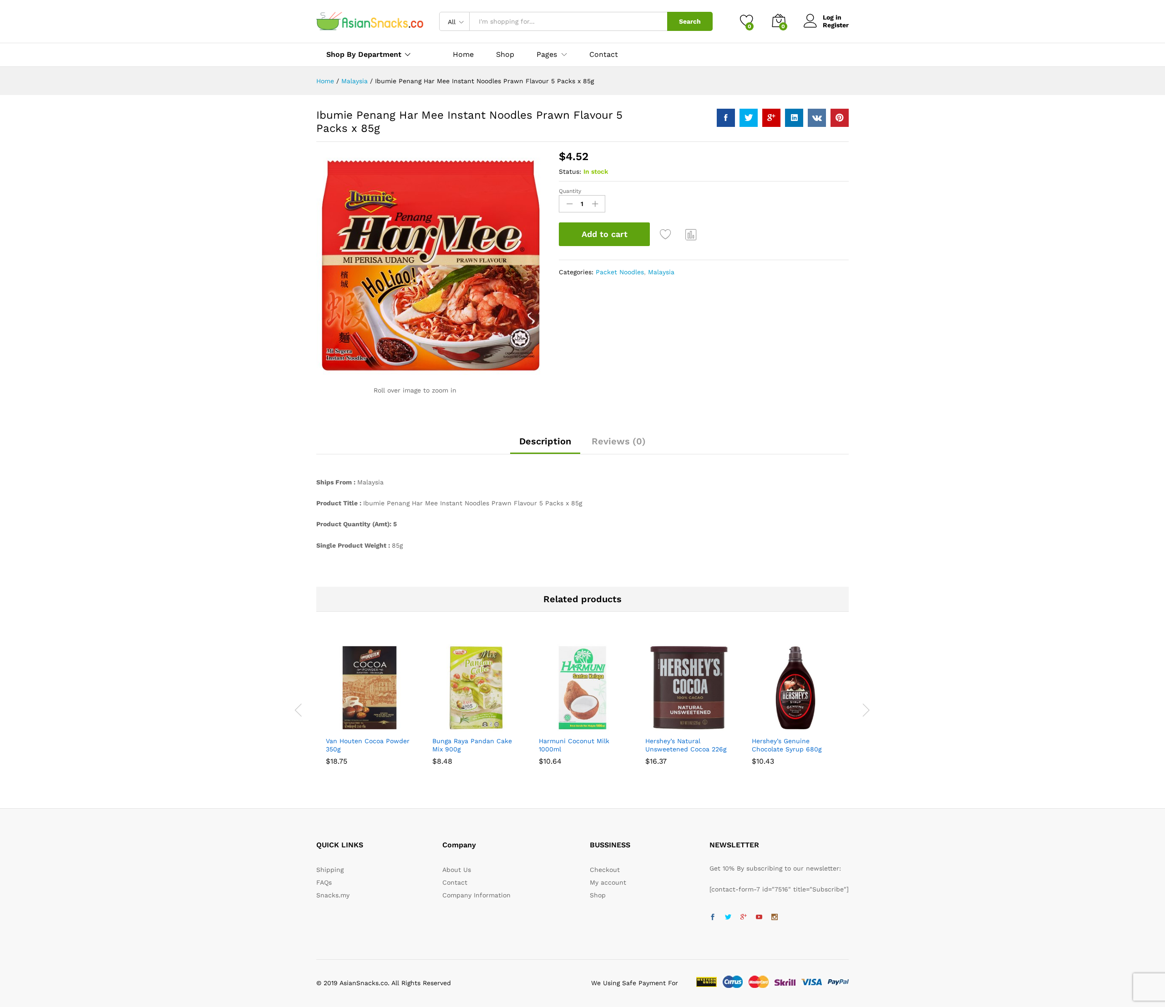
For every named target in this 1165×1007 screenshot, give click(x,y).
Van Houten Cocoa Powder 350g (368, 745)
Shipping (330, 869)
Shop (505, 54)
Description (545, 441)
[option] (369, 704)
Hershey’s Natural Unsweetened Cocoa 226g (685, 745)
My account (608, 882)
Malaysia (661, 272)
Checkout (605, 869)
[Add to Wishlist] (666, 234)
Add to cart (605, 234)
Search (690, 21)
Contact (603, 54)
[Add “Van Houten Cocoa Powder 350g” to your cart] (338, 726)
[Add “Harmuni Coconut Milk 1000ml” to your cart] (551, 726)
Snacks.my (333, 895)
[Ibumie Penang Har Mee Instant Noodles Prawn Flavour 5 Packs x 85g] (726, 118)
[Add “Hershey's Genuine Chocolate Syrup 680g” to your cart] (764, 726)
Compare (691, 234)
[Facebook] (712, 917)
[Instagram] (774, 917)
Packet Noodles (620, 272)
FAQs (324, 882)
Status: (570, 171)
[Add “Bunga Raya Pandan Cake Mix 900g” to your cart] (444, 726)
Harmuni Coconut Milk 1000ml (574, 745)
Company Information (476, 895)
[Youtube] (759, 917)
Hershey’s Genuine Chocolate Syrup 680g (786, 745)
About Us (456, 869)
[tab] (545, 445)
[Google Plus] (743, 917)
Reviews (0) (619, 441)
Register (836, 25)
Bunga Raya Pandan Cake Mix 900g (472, 745)
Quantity (570, 191)
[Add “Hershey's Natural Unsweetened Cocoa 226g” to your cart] (657, 726)
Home (463, 54)
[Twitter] (728, 917)
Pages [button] (547, 54)
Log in (832, 17)
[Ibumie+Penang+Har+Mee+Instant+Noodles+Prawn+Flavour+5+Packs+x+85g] (749, 118)
